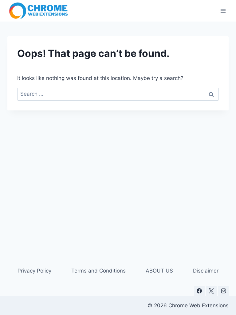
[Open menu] (223, 10)
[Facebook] (199, 291)
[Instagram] (223, 291)
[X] (211, 291)
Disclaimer (205, 271)
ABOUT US (159, 271)
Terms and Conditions (98, 271)
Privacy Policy (34, 271)
